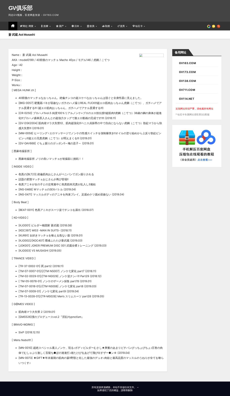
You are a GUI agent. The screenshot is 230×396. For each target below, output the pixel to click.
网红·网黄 (28, 26)
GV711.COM (187, 89)
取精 (108, 26)
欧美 (92, 26)
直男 (123, 26)
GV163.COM (187, 63)
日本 (77, 26)
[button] (218, 26)
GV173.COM (187, 72)
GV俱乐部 (20, 7)
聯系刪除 (128, 390)
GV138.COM (187, 81)
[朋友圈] (208, 26)
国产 (62, 26)
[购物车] (213, 26)
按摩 (46, 26)
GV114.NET (186, 98)
